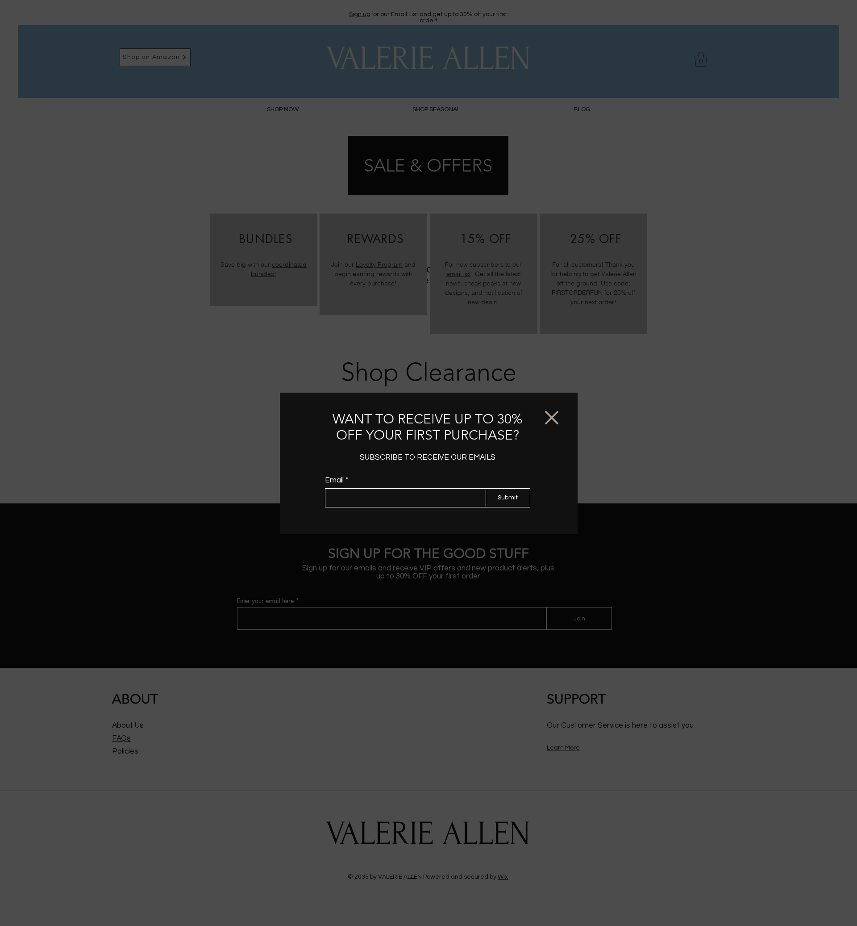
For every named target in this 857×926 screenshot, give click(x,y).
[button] (551, 417)
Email (334, 480)
